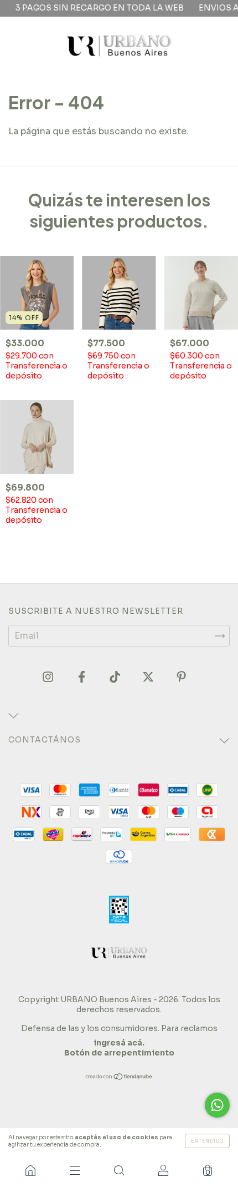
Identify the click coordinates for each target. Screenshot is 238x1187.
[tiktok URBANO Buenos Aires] (116, 677)
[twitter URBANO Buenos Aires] (149, 677)
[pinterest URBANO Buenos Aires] (181, 677)
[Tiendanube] (119, 1077)
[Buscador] (119, 1170)
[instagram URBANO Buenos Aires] (49, 677)
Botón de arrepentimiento (119, 1053)
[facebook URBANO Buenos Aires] (82, 677)
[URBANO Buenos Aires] (30, 1170)
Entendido (207, 1141)
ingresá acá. (119, 1043)
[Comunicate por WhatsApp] (217, 1105)
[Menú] (75, 1170)
